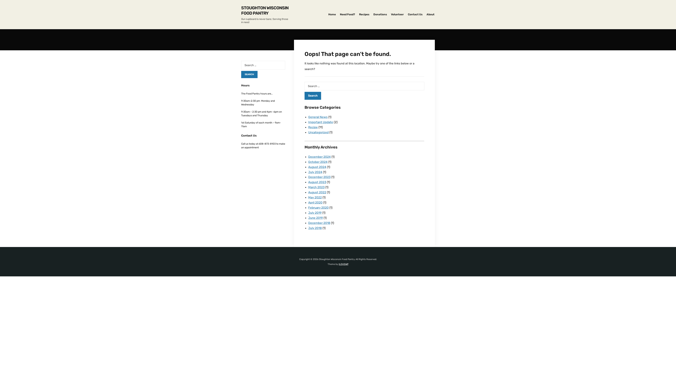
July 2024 (315, 172)
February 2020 (318, 207)
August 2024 (317, 167)
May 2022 (315, 197)
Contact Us (415, 14)
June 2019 (315, 218)
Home (332, 14)
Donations (380, 14)
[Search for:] (364, 86)
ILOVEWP (343, 264)
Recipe (313, 127)
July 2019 (315, 212)
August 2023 (317, 182)
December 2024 (319, 157)
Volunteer (397, 14)
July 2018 (315, 228)
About (430, 14)
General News (318, 117)
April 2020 (315, 202)
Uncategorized (318, 132)
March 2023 (316, 187)
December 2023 (319, 177)
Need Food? (347, 14)
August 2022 (317, 192)
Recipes (364, 14)
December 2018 (319, 223)
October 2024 (318, 162)
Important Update (320, 122)
